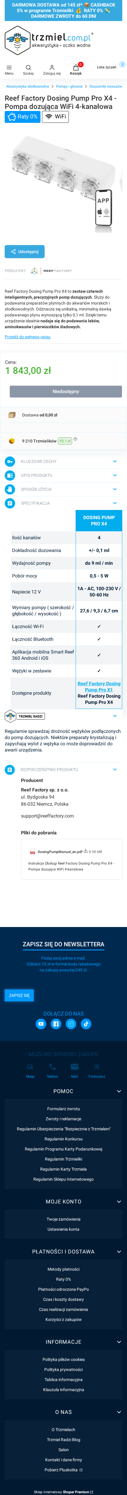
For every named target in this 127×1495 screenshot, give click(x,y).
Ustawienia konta (63, 1229)
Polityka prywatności (63, 1369)
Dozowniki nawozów (105, 86)
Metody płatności (63, 1269)
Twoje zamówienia (64, 1219)
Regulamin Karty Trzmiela (63, 1169)
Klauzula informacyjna (63, 1389)
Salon (63, 1449)
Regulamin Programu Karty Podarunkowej (63, 1149)
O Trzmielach (63, 1429)
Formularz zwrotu (63, 1108)
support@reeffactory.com (47, 816)
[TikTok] (86, 1024)
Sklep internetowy (61, 1492)
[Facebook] (56, 1024)
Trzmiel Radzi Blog (63, 1439)
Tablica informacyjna (64, 1379)
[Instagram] (71, 1024)
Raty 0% (63, 1279)
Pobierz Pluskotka (62, 1469)
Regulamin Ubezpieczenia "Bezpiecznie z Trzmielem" (63, 1129)
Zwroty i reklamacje (63, 1118)
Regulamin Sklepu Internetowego (63, 1179)
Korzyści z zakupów (63, 1319)
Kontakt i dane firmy (63, 1459)
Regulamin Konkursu (64, 1139)
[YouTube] (41, 1024)
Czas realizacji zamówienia (63, 1309)
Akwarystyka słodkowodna (27, 86)
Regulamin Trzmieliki (63, 1159)
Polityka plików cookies (64, 1359)
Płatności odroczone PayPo (63, 1289)
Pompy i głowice (69, 86)
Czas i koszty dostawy (63, 1299)
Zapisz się (19, 995)
